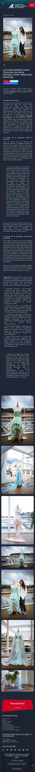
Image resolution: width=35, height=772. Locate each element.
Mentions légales (7, 721)
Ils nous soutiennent (8, 728)
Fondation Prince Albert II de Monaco (17, 6)
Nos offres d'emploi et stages (10, 729)
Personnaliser (16, 769)
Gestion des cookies (8, 725)
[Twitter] (16, 750)
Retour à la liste (8, 15)
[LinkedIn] (24, 750)
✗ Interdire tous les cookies (17, 764)
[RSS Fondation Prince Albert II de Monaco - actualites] (4, 750)
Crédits (4, 720)
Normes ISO (5, 723)
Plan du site (5, 718)
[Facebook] (8, 750)
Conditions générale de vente (10, 727)
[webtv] (20, 750)
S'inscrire (17, 707)
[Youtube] (28, 750)
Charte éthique (6, 724)
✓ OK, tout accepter (16, 760)
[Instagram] (12, 750)
